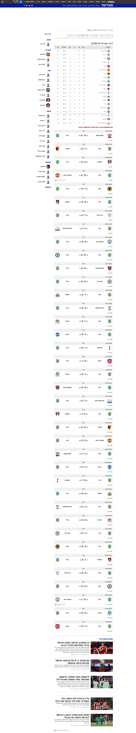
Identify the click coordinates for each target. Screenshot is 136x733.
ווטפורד (67, 148)
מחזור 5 (110, 193)
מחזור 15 (110, 326)
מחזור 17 (110, 352)
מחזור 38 (109, 631)
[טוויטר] (27, 5)
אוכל (69, 1)
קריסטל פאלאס (99, 308)
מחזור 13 (110, 299)
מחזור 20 (109, 392)
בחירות (91, 1)
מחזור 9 (110, 246)
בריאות (64, 1)
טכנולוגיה (50, 1)
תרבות (85, 1)
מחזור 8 (110, 233)
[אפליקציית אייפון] (29, 5)
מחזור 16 (110, 339)
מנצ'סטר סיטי (99, 241)
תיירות (57, 1)
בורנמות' (67, 202)
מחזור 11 (110, 273)
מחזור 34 (109, 578)
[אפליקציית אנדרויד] (32, 5)
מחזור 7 (110, 220)
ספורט (98, 1)
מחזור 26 (109, 472)
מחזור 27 (110, 485)
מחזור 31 (110, 538)
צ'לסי (67, 255)
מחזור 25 (109, 458)
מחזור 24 (110, 445)
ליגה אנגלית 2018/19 (99, 30)
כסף (74, 1)
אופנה (43, 1)
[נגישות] (2, 2)
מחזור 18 (110, 366)
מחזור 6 (110, 207)
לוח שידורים (91, 5)
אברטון (67, 374)
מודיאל (111, 30)
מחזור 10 (110, 260)
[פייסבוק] (24, 5)
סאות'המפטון (99, 135)
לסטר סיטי (99, 281)
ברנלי (89, 30)
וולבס (99, 188)
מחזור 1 (110, 140)
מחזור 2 (110, 153)
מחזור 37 (110, 618)
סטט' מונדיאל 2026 (72, 5)
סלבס (79, 1)
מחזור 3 (110, 167)
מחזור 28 (109, 498)
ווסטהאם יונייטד (99, 268)
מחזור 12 (110, 286)
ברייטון (67, 334)
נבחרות (85, 5)
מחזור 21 (110, 405)
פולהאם (100, 162)
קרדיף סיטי (100, 215)
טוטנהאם (99, 347)
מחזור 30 (109, 525)
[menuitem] (103, 2)
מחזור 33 (109, 564)
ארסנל (99, 361)
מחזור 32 (109, 551)
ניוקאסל (67, 294)
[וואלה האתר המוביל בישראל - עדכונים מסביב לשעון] (111, 2)
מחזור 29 (109, 511)
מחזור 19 (110, 379)
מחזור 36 (109, 604)
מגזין (80, 5)
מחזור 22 (109, 419)
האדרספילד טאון (67, 228)
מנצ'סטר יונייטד (67, 175)
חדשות (104, 1)
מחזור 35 (109, 591)
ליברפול (67, 321)
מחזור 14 (110, 313)
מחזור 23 (109, 432)
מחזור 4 (110, 180)
